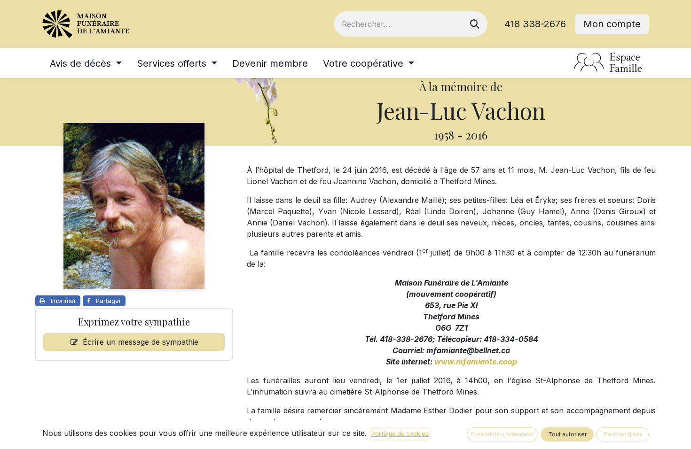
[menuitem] (85, 63)
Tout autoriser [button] (567, 434)
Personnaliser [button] (623, 434)
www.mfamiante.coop (475, 361)
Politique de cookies (400, 433)
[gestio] (608, 63)
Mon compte (612, 24)
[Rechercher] (474, 24)
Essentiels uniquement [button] (502, 434)
